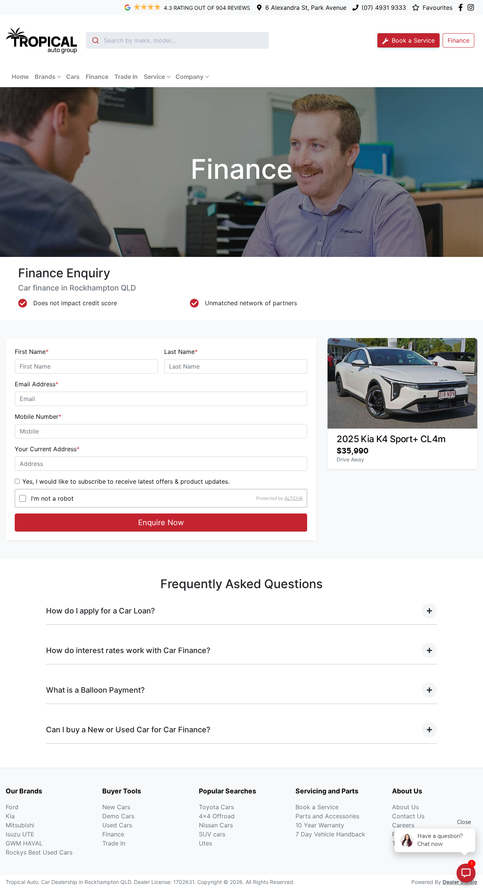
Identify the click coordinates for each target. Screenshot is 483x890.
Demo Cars (118, 816)
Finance (97, 76)
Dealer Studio (460, 882)
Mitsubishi (20, 825)
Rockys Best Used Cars (39, 852)
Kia (10, 816)
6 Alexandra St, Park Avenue (305, 7)
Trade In (126, 76)
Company (189, 76)
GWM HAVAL (24, 843)
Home (20, 76)
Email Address (36, 384)
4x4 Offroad (217, 816)
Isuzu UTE (20, 834)
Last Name (181, 351)
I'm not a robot (52, 498)
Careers (403, 825)
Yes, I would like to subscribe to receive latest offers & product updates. (125, 481)
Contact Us (408, 816)
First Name (32, 351)
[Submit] (95, 40)
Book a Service (412, 40)
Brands (45, 76)
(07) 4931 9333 (383, 7)
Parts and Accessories (327, 816)
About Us (405, 807)
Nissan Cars (216, 825)
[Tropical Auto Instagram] (472, 7)
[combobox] (177, 40)
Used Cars (117, 825)
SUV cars (212, 834)
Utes (205, 843)
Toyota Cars (216, 807)
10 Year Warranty (319, 825)
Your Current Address (47, 449)
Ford (12, 807)
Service (154, 76)
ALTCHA (294, 498)
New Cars (116, 807)
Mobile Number (38, 416)
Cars (73, 76)
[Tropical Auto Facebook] (462, 7)
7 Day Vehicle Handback (330, 834)
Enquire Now (161, 522)
